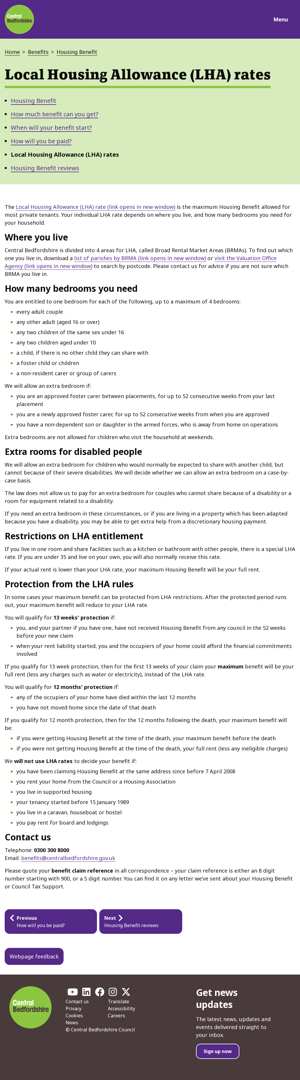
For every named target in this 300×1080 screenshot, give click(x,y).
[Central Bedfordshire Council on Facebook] (99, 993)
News (72, 1022)
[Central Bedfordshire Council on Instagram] (113, 993)
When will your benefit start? (51, 128)
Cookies (74, 1015)
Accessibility (121, 1008)
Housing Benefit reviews (45, 168)
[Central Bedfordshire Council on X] (126, 993)
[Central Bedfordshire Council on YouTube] (72, 993)
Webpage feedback (34, 956)
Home (12, 51)
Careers (116, 1015)
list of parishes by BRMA (140, 258)
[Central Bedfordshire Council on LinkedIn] (86, 993)
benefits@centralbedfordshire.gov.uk (68, 857)
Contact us (77, 1001)
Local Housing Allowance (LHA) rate (95, 206)
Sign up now (218, 1051)
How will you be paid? (41, 141)
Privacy (73, 1008)
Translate (118, 1001)
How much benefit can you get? (54, 114)
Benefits (38, 51)
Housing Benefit (77, 51)
